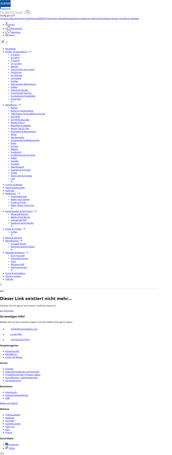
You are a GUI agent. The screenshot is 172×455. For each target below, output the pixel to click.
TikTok (11, 448)
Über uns (10, 426)
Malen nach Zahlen (20, 199)
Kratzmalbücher (19, 196)
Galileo (14, 87)
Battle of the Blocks (20, 217)
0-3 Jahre (15, 54)
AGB (7, 398)
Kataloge (9, 417)
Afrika (14, 134)
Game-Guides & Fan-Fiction (19, 211)
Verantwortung (13, 380)
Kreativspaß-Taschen (21, 93)
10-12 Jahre (16, 63)
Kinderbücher (12, 351)
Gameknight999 (19, 220)
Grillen (14, 231)
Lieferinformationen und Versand (22, 371)
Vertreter (10, 420)
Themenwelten (12, 414)
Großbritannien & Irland (23, 155)
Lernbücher (17, 75)
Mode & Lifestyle (13, 237)
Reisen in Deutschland (22, 110)
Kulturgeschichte (19, 258)
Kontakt (9, 368)
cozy (81, 18)
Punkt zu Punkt (18, 202)
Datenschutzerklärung (16, 395)
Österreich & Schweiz (21, 175)
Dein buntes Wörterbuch (23, 84)
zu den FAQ (16, 334)
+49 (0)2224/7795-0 (20, 339)
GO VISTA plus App (20, 119)
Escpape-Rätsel (18, 243)
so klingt (26, 18)
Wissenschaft (17, 264)
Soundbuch (11, 18)
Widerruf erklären (9, 403)
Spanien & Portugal (20, 169)
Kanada (14, 161)
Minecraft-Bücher (19, 214)
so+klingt (59, 18)
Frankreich (16, 152)
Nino (66, 18)
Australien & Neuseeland (23, 131)
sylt (53, 18)
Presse (8, 432)
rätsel (19, 18)
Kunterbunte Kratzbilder (23, 96)
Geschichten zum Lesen (23, 69)
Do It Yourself (17, 255)
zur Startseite (7, 310)
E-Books (9, 279)
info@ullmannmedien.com (24, 329)
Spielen (14, 81)
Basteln (14, 66)
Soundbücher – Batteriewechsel (21, 377)
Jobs (7, 429)
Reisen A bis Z (18, 122)
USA (13, 178)
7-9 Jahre (15, 60)
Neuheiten (10, 48)
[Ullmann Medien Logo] (5, 8)
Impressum (11, 392)
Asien (13, 143)
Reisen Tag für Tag (20, 128)
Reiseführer (11, 104)
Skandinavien (17, 166)
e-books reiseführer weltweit (124, 18)
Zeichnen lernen (19, 267)
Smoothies (104, 18)
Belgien (14, 149)
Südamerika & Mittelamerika (25, 140)
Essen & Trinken (13, 229)
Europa (14, 146)
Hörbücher (16, 72)
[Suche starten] (27, 12)
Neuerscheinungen (15, 187)
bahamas (74, 18)
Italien (14, 158)
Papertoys (16, 99)
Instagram (13, 444)
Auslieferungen (13, 423)
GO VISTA (15, 116)
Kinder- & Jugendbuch (16, 51)
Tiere (13, 261)
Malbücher (10, 193)
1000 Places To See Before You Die (28, 113)
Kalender (10, 190)
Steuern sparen (13, 276)
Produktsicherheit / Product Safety (22, 374)
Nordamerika (17, 137)
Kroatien (15, 163)
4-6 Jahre (15, 57)
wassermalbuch (91, 18)
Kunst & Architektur (15, 273)
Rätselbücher (12, 240)
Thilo (49, 18)
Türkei (14, 172)
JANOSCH (42, 18)
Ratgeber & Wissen (15, 252)
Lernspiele (16, 78)
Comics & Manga (13, 184)
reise (2, 18)
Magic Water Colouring (22, 205)
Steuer (34, 18)
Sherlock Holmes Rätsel (23, 246)
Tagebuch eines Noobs (22, 223)
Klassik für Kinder (19, 90)
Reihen (14, 107)
